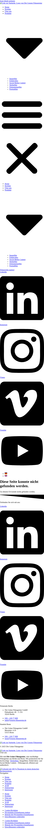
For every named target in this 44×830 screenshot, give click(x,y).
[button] (22, 136)
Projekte (8, 9)
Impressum (9, 790)
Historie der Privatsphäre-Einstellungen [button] (19, 815)
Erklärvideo (13, 81)
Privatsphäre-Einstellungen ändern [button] (17, 813)
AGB (7, 786)
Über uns (8, 11)
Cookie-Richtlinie (11, 810)
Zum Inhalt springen (7, 1)
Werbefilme (14, 761)
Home (7, 7)
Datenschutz (9, 788)
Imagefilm (13, 79)
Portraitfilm (13, 89)
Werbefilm (13, 85)
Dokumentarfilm (15, 87)
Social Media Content (17, 83)
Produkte (8, 783)
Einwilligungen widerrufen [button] (15, 817)
